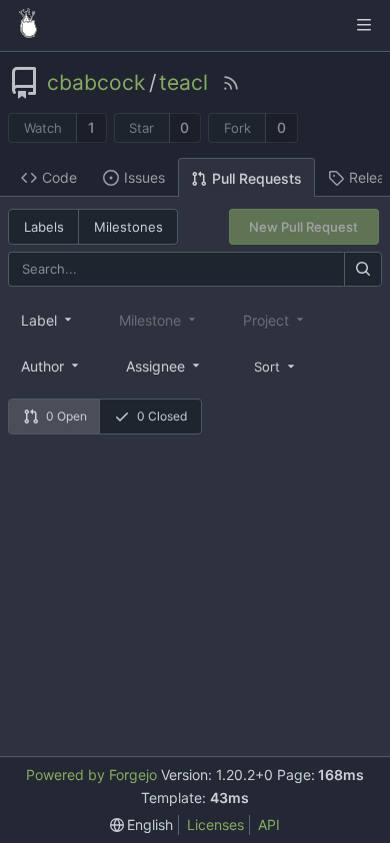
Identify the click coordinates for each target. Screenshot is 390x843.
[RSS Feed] (231, 83)
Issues (144, 177)
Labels (44, 227)
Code (59, 177)
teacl (183, 83)
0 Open (66, 416)
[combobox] (48, 320)
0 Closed (162, 416)
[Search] (363, 269)
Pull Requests (257, 178)
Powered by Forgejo (91, 774)
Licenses (215, 824)
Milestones (128, 227)
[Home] (28, 25)
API (269, 824)
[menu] (276, 365)
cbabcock (96, 83)
